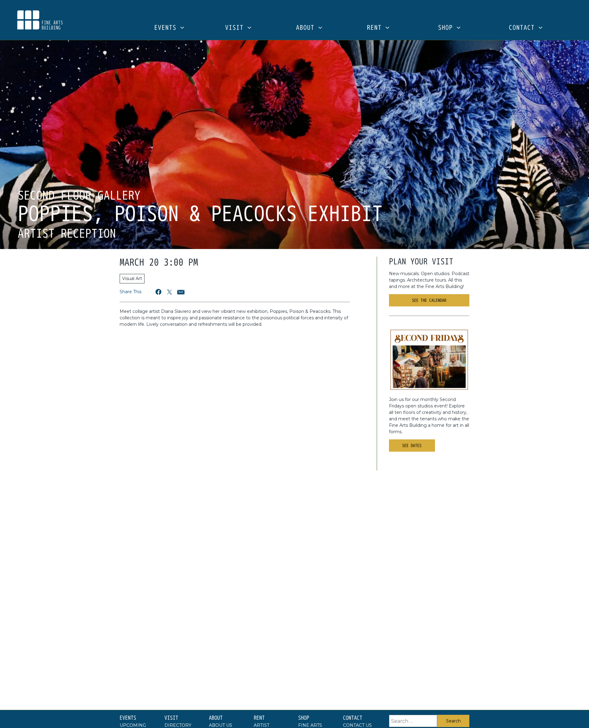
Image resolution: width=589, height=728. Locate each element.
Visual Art (132, 278)
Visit (236, 28)
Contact (523, 28)
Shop (447, 28)
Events (167, 28)
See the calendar (429, 300)
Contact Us (357, 725)
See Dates (412, 445)
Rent (376, 28)
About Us (220, 725)
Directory (177, 725)
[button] (159, 292)
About (307, 28)
